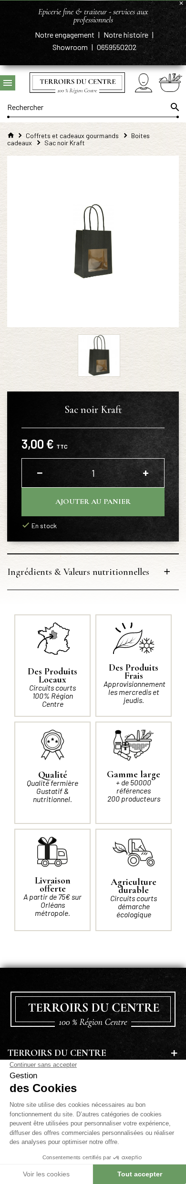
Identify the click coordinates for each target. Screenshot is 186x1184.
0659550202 (116, 46)
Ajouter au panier (93, 501)
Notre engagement (65, 34)
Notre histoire (126, 34)
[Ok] (174, 107)
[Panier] (170, 82)
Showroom (70, 46)
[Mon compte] (143, 82)
